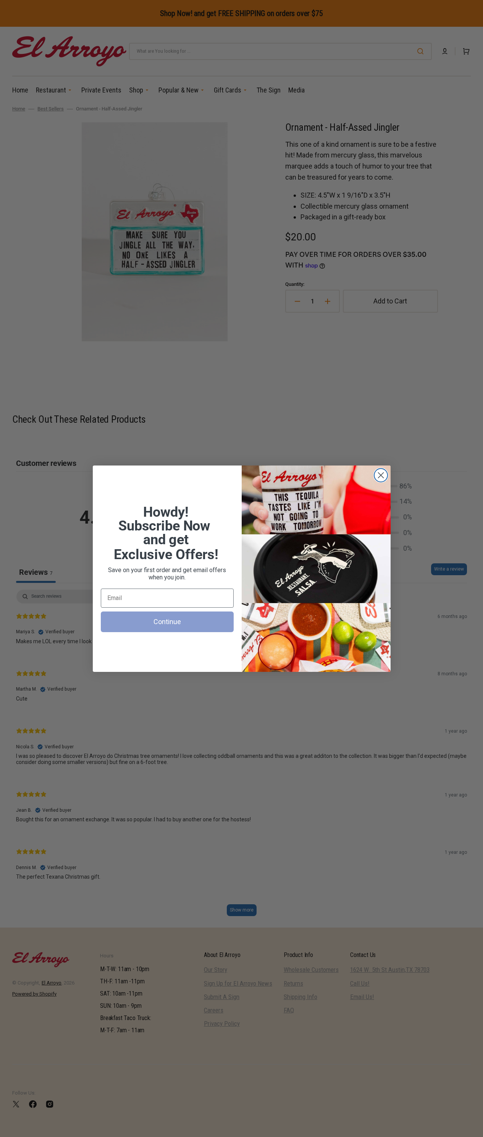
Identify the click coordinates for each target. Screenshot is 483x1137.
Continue (167, 622)
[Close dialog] (381, 475)
